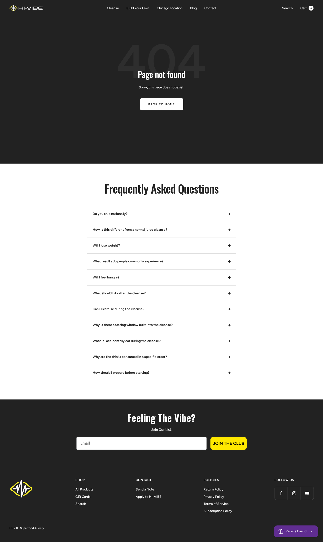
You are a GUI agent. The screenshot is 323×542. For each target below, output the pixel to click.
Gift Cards (83, 497)
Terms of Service (216, 504)
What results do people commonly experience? (128, 261)
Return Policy (213, 489)
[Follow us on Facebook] (281, 493)
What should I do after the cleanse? (119, 293)
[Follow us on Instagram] (294, 493)
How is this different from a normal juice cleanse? (130, 230)
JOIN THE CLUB (228, 443)
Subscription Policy (218, 511)
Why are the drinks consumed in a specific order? (130, 357)
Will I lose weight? (106, 245)
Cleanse (113, 8)
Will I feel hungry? (106, 277)
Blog (193, 8)
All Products (84, 489)
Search (287, 8)
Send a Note (145, 489)
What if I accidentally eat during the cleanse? (127, 341)
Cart (306, 8)
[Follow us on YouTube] (307, 493)
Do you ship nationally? (110, 214)
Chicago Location (170, 8)
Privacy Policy (214, 497)
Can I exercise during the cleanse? (118, 309)
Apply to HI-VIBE (148, 497)
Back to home (161, 104)
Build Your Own (138, 8)
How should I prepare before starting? (121, 373)
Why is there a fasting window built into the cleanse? (133, 325)
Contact (210, 8)
